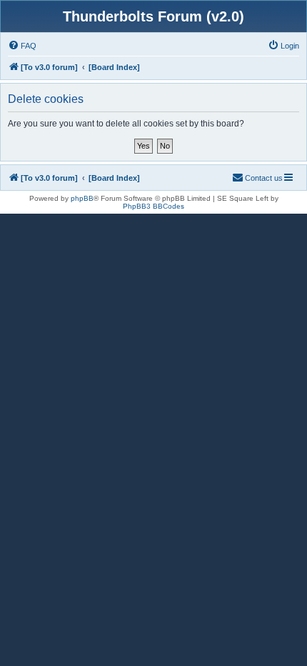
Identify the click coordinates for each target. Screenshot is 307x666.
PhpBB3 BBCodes (153, 206)
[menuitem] (22, 45)
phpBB (82, 198)
